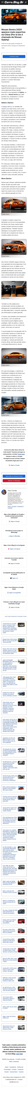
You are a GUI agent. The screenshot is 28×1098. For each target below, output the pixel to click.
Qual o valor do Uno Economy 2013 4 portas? (10, 891)
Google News (13, 1071)
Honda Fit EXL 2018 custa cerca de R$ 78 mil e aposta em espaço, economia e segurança (10, 778)
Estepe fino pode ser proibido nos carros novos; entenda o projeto (10, 694)
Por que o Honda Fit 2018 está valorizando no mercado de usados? (10, 911)
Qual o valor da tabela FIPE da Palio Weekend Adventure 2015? (9, 882)
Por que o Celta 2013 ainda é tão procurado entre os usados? (9, 931)
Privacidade (19, 616)
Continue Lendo (14, 56)
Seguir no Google (15, 465)
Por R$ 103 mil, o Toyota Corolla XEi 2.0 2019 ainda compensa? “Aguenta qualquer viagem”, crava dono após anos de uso (10, 765)
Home (6, 616)
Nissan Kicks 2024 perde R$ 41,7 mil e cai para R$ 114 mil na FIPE (10, 640)
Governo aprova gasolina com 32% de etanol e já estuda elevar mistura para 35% (10, 799)
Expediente (13, 1067)
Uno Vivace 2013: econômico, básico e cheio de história (8, 998)
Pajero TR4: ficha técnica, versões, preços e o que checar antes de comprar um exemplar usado (10, 651)
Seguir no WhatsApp (15, 536)
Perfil (9, 506)
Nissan (5, 106)
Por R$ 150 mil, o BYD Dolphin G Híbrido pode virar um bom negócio (9, 989)
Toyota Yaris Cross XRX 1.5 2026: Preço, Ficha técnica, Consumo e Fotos (10, 950)
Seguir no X (15, 578)
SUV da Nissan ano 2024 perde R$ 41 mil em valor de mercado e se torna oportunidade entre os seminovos (10, 820)
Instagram (20, 506)
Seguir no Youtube (15, 563)
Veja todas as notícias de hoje (14, 476)
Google (6, 1071)
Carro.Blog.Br (10, 1059)
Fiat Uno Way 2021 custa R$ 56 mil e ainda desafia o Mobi (10, 960)
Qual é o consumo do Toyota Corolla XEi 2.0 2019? (9, 902)
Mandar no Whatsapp (14, 480)
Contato (14, 506)
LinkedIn (10, 508)
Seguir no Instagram (15, 549)
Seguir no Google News (15, 592)
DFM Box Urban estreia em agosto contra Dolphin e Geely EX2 (9, 979)
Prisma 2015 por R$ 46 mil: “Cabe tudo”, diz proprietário (9, 921)
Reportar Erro (14, 616)
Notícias (18, 43)
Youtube (21, 1071)
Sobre (9, 616)
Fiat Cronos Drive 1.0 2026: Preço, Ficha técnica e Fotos (8, 1027)
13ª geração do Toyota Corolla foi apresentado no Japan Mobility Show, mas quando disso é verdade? (10, 752)
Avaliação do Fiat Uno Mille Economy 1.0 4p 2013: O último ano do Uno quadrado (9, 740)
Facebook (20, 1069)
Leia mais (19, 1054)
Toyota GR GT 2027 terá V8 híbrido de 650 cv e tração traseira (10, 809)
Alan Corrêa (11, 43)
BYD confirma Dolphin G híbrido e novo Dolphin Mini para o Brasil (10, 788)
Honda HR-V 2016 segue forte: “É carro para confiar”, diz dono (10, 969)
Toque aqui (21, 454)
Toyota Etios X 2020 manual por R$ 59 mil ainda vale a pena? (9, 940)
